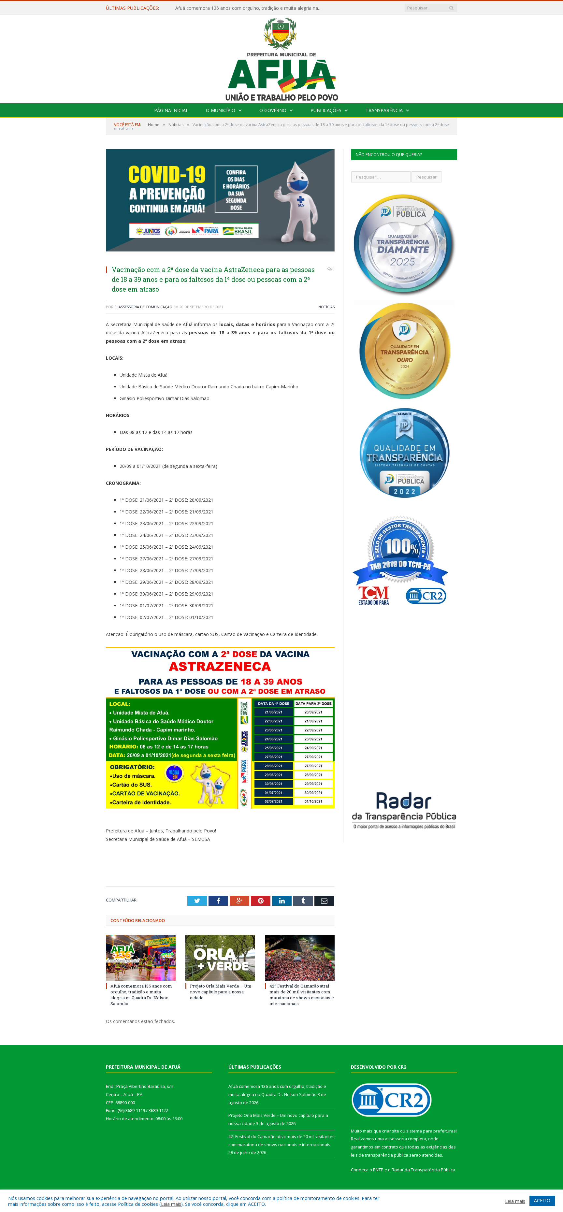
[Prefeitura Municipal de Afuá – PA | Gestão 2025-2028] (282, 57)
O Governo (272, 110)
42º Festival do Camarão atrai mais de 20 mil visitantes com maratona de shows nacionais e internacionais (301, 995)
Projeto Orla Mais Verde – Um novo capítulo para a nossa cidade (243, 8)
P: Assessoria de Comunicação (143, 306)
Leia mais (171, 1204)
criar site (390, 1131)
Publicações (325, 110)
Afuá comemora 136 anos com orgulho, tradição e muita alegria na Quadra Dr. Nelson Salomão (141, 995)
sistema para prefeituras (431, 1131)
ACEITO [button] (542, 1200)
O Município (220, 110)
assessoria (396, 1139)
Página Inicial (171, 110)
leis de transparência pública (379, 1155)
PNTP (378, 1170)
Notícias (326, 306)
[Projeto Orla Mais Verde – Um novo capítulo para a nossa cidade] (220, 958)
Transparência (384, 110)
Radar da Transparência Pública (423, 1170)
